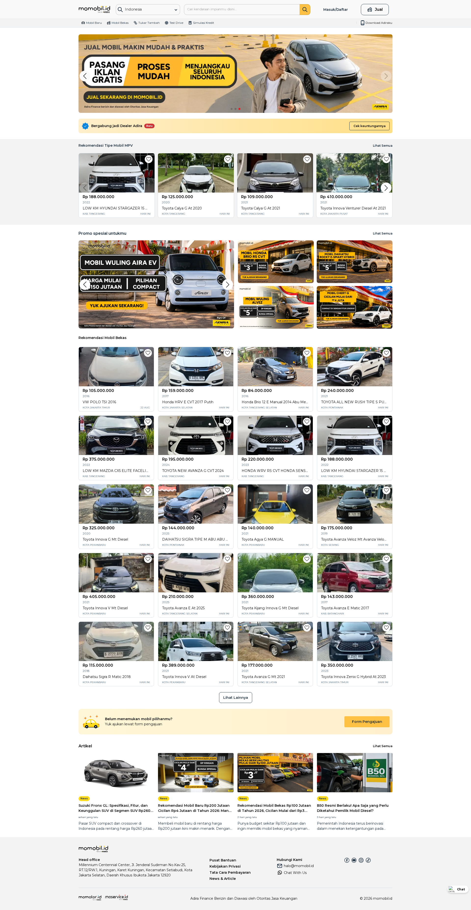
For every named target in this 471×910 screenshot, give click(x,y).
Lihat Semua (382, 233)
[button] (84, 76)
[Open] (175, 9)
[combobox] (144, 9)
